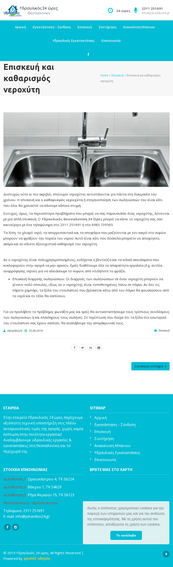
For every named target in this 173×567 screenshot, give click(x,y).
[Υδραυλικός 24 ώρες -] (31, 10)
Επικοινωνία (111, 40)
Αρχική (20, 27)
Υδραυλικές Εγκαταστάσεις (73, 40)
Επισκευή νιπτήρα (149, 366)
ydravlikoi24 (14, 331)
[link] (36, 558)
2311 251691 (33, 510)
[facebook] (74, 347)
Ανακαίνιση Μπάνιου (139, 27)
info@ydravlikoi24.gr (156, 13)
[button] (162, 525)
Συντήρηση (107, 27)
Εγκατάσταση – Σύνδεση (52, 27)
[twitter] (82, 347)
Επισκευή (84, 27)
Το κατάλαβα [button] (126, 535)
